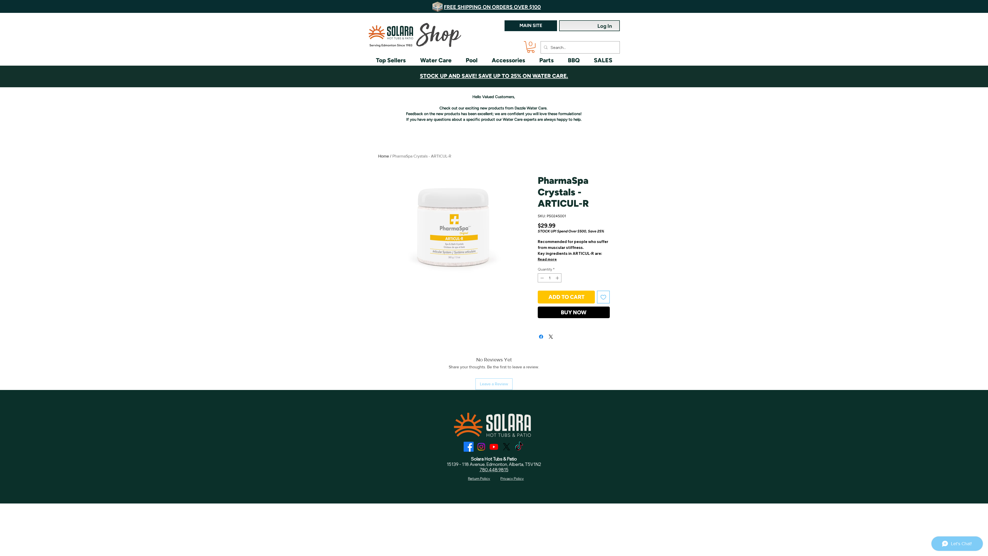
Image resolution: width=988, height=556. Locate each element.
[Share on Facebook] (541, 337)
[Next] (954, 6)
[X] (506, 447)
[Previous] (33, 6)
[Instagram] (481, 447)
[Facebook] (469, 447)
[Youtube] (494, 447)
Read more (547, 259)
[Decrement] (542, 278)
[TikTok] (519, 447)
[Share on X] (551, 337)
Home (383, 156)
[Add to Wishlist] (603, 297)
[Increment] (558, 278)
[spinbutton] (550, 278)
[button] (531, 47)
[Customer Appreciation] (494, 74)
